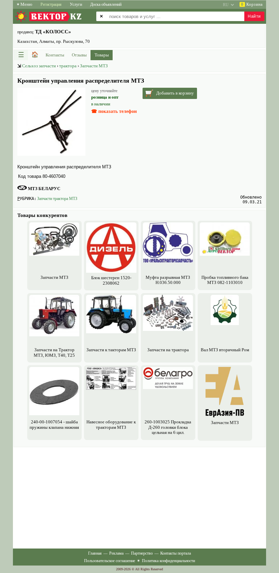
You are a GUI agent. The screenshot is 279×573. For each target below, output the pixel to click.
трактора (68, 65)
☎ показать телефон (114, 111)
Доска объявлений (105, 4)
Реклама (116, 553)
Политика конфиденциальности (168, 560)
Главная (95, 553)
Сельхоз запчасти (39, 65)
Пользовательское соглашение (109, 560)
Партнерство (142, 553)
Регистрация (51, 4)
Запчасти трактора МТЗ (57, 198)
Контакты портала (175, 553)
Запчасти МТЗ (94, 65)
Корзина (252, 4)
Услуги (76, 4)
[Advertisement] (139, 496)
